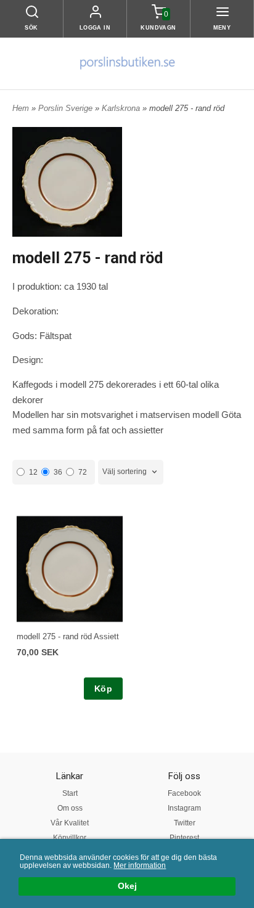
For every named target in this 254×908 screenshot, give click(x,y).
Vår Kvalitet (70, 823)
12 (33, 472)
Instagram (184, 808)
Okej (127, 886)
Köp (103, 688)
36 (58, 472)
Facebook (184, 793)
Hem (20, 108)
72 (82, 472)
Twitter (184, 823)
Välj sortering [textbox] (124, 471)
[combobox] (130, 471)
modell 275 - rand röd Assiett (68, 636)
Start (70, 793)
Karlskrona (122, 108)
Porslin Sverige (66, 108)
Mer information (139, 865)
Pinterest (184, 837)
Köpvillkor (69, 837)
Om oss (70, 808)
